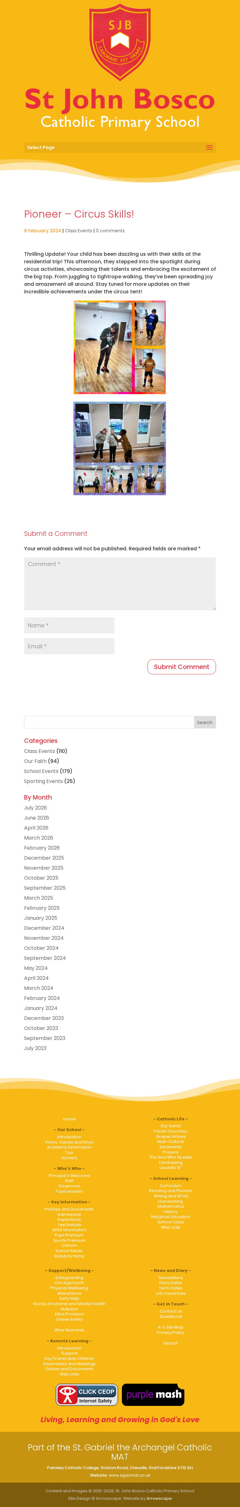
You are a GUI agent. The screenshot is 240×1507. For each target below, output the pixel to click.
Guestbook (171, 1316)
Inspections (69, 1219)
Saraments (170, 1147)
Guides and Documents (69, 1368)
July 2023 (35, 1048)
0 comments (110, 231)
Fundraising (170, 1162)
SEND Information (69, 1229)
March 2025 (38, 898)
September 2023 (44, 1038)
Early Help (69, 1298)
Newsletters (171, 1277)
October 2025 (41, 878)
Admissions (69, 1214)
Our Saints (170, 1126)
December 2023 (44, 1018)
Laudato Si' (171, 1167)
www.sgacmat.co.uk (129, 1475)
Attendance (69, 1293)
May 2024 (36, 968)
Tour (69, 1152)
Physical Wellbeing (69, 1288)
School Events (41, 771)
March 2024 (38, 988)
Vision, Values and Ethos (69, 1142)
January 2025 (40, 918)
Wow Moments (69, 1330)
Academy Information (69, 1147)
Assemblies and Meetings (69, 1363)
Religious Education (170, 1216)
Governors (69, 1186)
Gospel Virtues (171, 1136)
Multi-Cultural (170, 1141)
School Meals (69, 1250)
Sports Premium (69, 1240)
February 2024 (42, 998)
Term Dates (170, 1288)
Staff (69, 1180)
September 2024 (45, 958)
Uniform (69, 1245)
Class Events (78, 231)
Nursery (69, 1157)
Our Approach (69, 1282)
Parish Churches (170, 1131)
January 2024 (41, 1008)
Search (170, 1343)
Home (69, 1119)
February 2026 (42, 847)
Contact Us (171, 1311)
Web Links (170, 1227)
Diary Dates (170, 1282)
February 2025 (42, 908)
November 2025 (43, 868)
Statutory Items (69, 1256)
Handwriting (170, 1201)
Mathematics (171, 1206)
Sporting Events (43, 781)
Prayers (170, 1152)
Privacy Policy (170, 1332)
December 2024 (44, 928)
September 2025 (45, 888)
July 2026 (35, 807)
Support (69, 1353)
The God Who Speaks (170, 1157)
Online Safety (69, 1319)
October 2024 (41, 948)
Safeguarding (69, 1277)
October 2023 (41, 1028)
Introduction (69, 1136)
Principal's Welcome (69, 1175)
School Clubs (171, 1222)
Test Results (69, 1224)
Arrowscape (159, 1498)
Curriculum (171, 1185)
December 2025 (44, 858)
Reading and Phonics (170, 1190)
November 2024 (44, 938)
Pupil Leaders (69, 1191)
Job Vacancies (170, 1293)
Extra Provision (69, 1314)
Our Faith (35, 761)
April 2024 (36, 978)
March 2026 (38, 837)
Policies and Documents (69, 1209)
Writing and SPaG (170, 1196)
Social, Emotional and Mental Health (69, 1303)
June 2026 (36, 817)
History (171, 1211)
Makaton (69, 1309)
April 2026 (36, 827)
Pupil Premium (69, 1235)
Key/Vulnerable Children (69, 1358)
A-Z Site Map (170, 1327)
